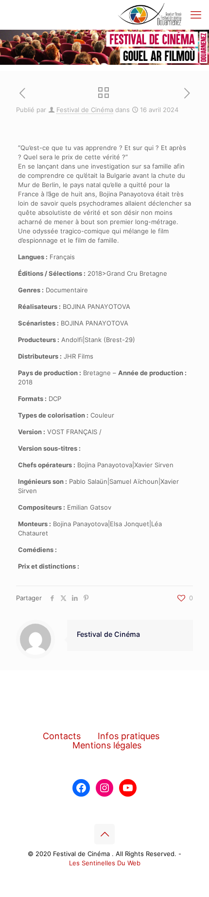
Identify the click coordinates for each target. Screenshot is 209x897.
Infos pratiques (128, 736)
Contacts (62, 736)
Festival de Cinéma (84, 110)
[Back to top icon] (104, 834)
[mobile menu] (196, 14)
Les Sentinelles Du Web (104, 863)
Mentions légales (106, 745)
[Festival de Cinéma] (150, 14)
